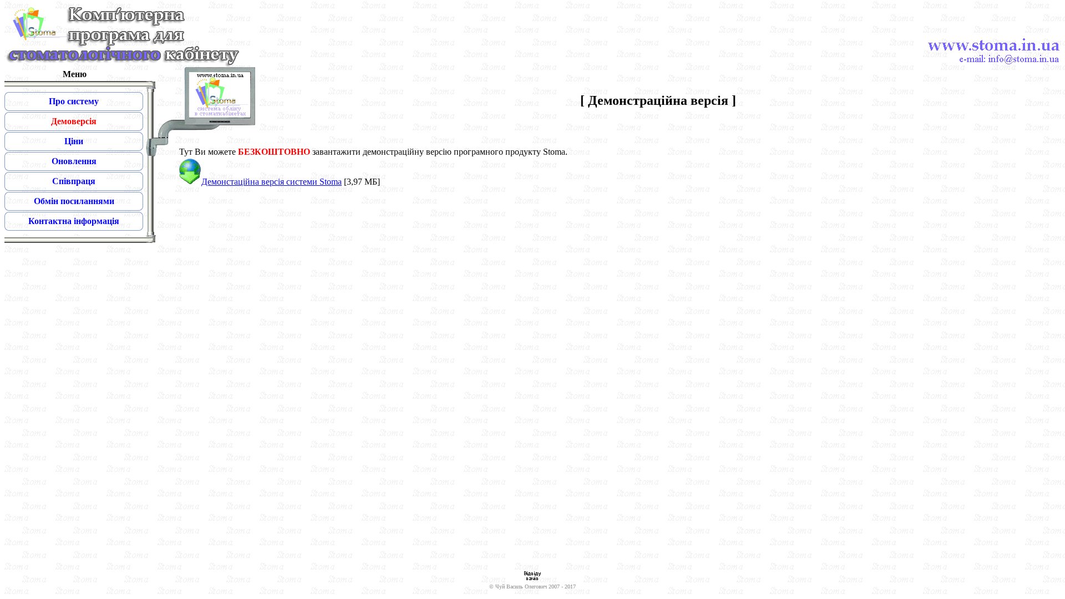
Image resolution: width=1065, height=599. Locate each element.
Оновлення (74, 161)
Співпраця (73, 181)
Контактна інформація (73, 221)
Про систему (74, 101)
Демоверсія (74, 121)
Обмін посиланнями (74, 201)
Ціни (73, 141)
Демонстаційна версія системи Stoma (271, 181)
